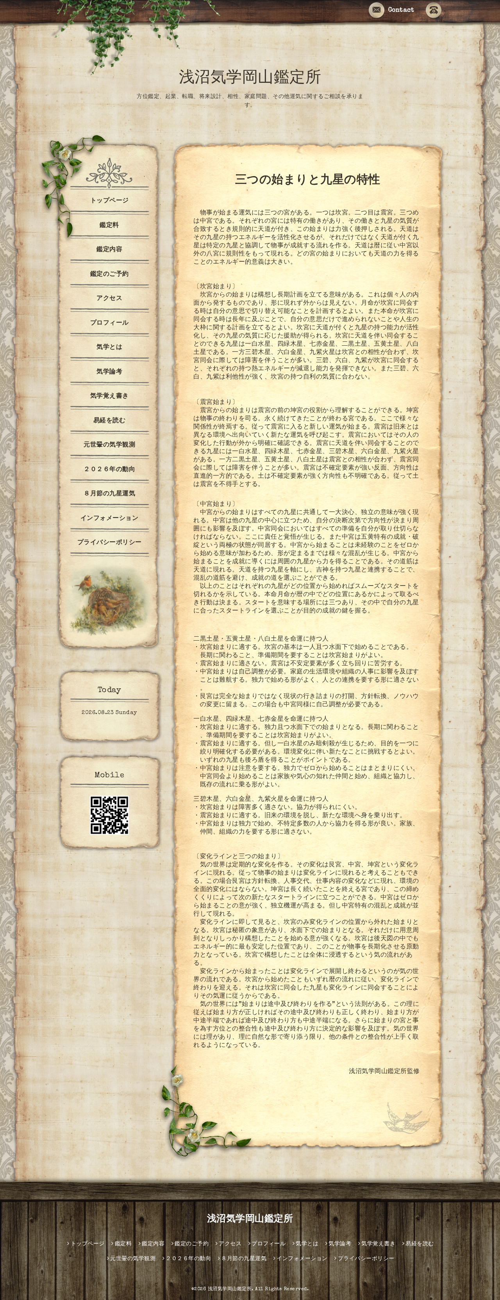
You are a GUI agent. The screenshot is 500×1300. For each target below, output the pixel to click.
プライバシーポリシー (109, 543)
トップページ (109, 201)
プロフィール (109, 323)
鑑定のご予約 (109, 274)
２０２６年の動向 (109, 470)
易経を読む (109, 421)
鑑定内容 (109, 250)
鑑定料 (109, 226)
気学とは (109, 348)
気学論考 (109, 372)
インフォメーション (109, 519)
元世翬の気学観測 (109, 445)
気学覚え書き (109, 396)
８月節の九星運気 (109, 494)
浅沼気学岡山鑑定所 (250, 79)
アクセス (109, 299)
